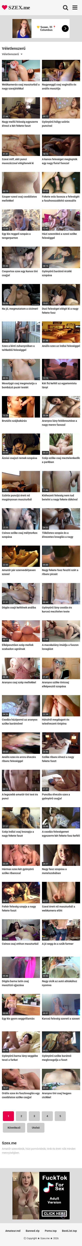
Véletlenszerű (10, 54)
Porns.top (51, 1230)
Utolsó (36, 1127)
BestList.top (69, 1230)
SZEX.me (18, 7)
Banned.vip (32, 1230)
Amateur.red (12, 1230)
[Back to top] (75, 1238)
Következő (14, 1127)
